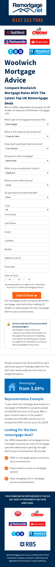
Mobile (8, 249)
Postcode (10, 266)
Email (8, 231)
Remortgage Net (27, 7)
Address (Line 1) (13, 257)
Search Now (24, 295)
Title (7, 205)
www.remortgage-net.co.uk (17, 555)
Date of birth (11, 275)
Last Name (10, 223)
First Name (10, 214)
